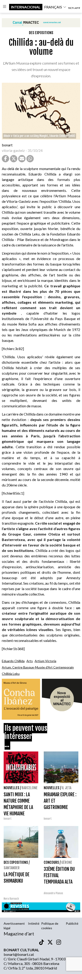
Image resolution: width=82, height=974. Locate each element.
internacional (26, 7)
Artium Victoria (45, 661)
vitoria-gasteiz (13, 150)
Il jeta (66, 788)
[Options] (4, 7)
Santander (12, 868)
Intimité (33, 923)
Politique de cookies (49, 925)
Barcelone (30, 788)
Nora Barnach (11, 898)
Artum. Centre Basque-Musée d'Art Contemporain (38, 667)
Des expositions (41, 32)
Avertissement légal (14, 925)
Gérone (66, 862)
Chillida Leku (11, 674)
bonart (7, 145)
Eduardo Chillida (13, 661)
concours (51, 862)
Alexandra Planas (53, 893)
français (53, 7)
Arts (29, 661)
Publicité (72, 923)
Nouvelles (11, 788)
